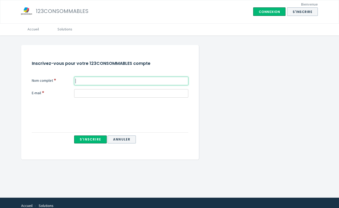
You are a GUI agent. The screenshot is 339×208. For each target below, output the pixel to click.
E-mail (36, 93)
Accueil (33, 29)
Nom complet (42, 80)
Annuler (121, 139)
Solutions (64, 29)
